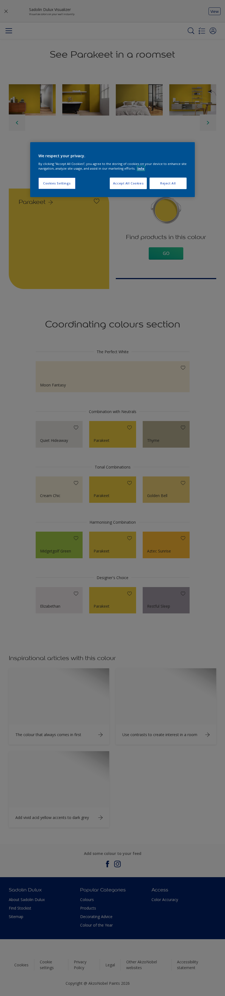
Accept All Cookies (128, 183)
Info (140, 168)
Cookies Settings (57, 183)
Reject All (168, 183)
